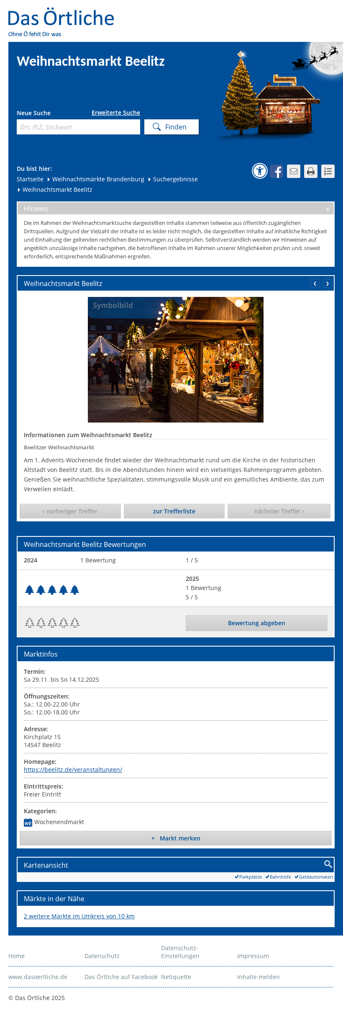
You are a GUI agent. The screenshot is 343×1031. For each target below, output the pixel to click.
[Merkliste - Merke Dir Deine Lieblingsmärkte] (328, 171)
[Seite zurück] (315, 283)
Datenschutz (102, 956)
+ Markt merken (175, 838)
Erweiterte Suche (116, 112)
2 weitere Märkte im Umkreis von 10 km (79, 916)
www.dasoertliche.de (37, 977)
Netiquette (176, 977)
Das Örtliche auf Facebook (121, 977)
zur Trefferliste (174, 511)
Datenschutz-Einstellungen (180, 952)
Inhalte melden (258, 977)
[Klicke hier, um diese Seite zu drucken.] (310, 171)
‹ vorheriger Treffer (70, 511)
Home (16, 956)
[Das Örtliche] (64, 13)
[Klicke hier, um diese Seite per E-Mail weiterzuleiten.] (293, 171)
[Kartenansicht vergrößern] (328, 864)
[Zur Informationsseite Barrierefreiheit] (259, 171)
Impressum (253, 956)
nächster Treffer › (279, 511)
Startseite (30, 179)
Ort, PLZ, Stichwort (54, 114)
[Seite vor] (327, 283)
